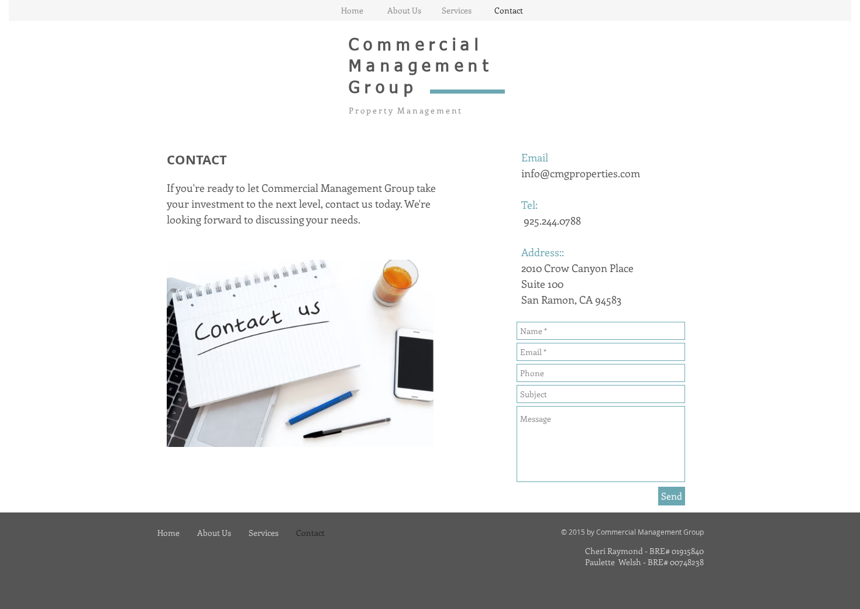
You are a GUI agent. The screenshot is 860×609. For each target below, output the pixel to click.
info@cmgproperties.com (580, 173)
